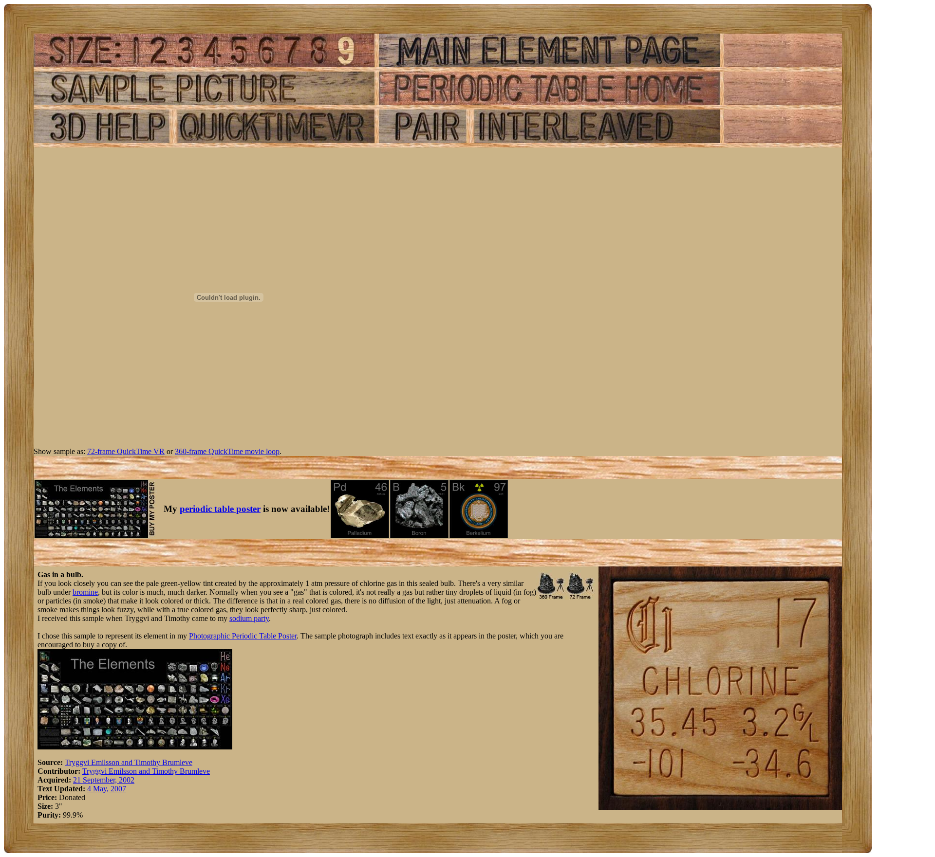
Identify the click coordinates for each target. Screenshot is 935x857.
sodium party (249, 618)
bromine (85, 592)
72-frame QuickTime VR (126, 451)
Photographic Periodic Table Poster (243, 636)
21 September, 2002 (103, 780)
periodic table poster (220, 509)
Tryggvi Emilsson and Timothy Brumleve (128, 762)
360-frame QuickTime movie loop (227, 451)
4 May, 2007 (106, 788)
